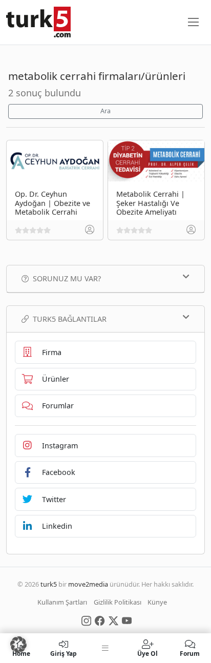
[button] (18, 644)
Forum (190, 653)
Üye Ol (147, 653)
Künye (157, 602)
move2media (88, 584)
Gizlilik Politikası (117, 602)
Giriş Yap (63, 653)
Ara (105, 111)
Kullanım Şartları (62, 602)
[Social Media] (86, 620)
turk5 (48, 584)
